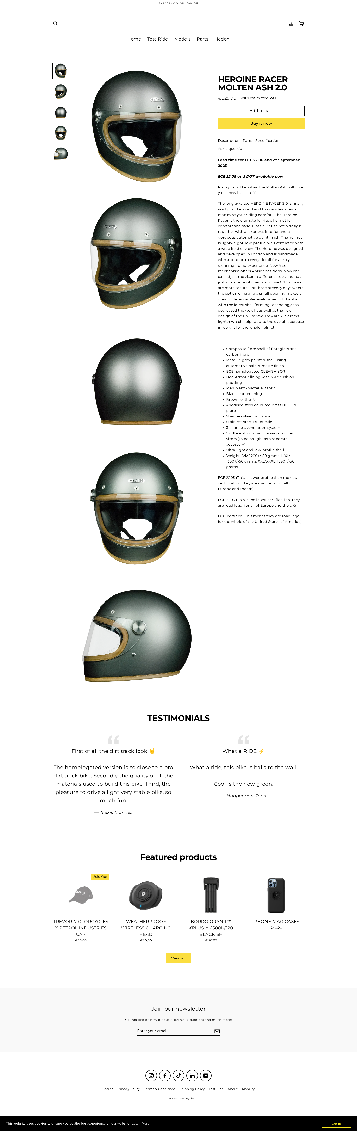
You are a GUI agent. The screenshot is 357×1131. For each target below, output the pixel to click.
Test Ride (157, 39)
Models (182, 39)
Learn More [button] (140, 1123)
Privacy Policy (129, 1089)
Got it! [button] (336, 1123)
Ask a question (231, 149)
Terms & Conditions (160, 1089)
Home (134, 39)
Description (229, 141)
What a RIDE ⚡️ (243, 751)
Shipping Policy (192, 1089)
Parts (202, 39)
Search (108, 1089)
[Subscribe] (216, 1031)
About (233, 1089)
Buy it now (261, 123)
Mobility (248, 1089)
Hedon (222, 39)
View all (178, 958)
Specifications (268, 141)
